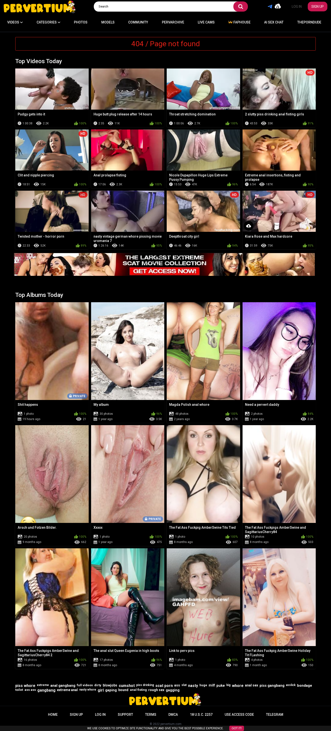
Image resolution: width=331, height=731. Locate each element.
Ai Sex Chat (274, 22)
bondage (304, 685)
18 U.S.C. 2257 (201, 714)
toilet (19, 690)
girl (101, 690)
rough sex (156, 690)
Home (53, 714)
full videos (85, 685)
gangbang (46, 690)
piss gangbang (272, 685)
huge (203, 685)
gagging (173, 690)
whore (238, 685)
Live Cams (206, 22)
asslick (291, 685)
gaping (111, 690)
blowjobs (110, 685)
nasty (193, 685)
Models (108, 22)
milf (212, 685)
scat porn (164, 685)
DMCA (173, 714)
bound (123, 690)
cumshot (127, 685)
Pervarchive (173, 22)
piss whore (25, 685)
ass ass (30, 690)
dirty (97, 685)
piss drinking (145, 685)
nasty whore (87, 689)
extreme (43, 685)
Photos (80, 22)
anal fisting (138, 690)
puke (220, 685)
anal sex (251, 685)
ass (177, 685)
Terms (150, 714)
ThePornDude (309, 22)
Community (138, 22)
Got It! (237, 728)
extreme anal (67, 690)
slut (184, 685)
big (228, 685)
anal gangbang (62, 685)
